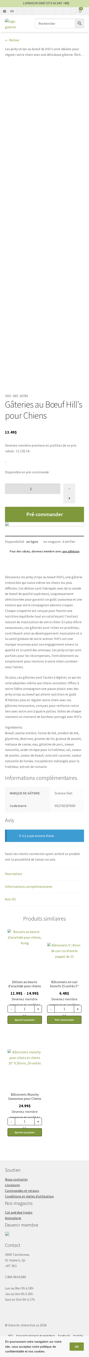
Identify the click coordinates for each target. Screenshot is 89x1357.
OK (77, 1347)
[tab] (44, 874)
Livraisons (12, 1185)
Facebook (64, 1336)
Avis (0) (10, 899)
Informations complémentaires (28, 886)
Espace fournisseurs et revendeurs (35, 1336)
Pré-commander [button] (64, 1019)
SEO (10, 1336)
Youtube (78, 1336)
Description (13, 874)
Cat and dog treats (18, 1212)
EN (12, 11)
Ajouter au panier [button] (25, 1132)
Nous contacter (16, 1179)
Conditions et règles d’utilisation (29, 1196)
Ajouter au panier (25, 1019)
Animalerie (13, 1218)
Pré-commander (44, 514)
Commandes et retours (22, 1190)
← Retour (12, 40)
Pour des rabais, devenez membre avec (44, 551)
